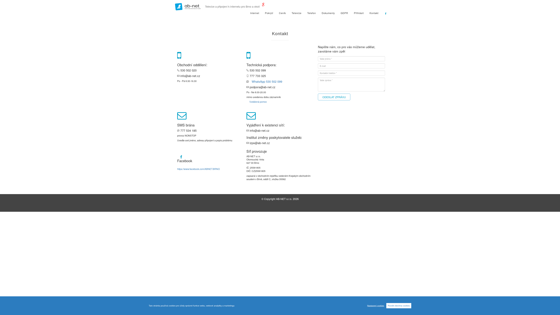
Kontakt (374, 13)
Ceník (282, 13)
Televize (296, 13)
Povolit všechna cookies (399, 305)
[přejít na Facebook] (384, 12)
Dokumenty (328, 13)
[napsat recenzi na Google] (263, 5)
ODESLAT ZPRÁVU (334, 97)
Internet (254, 13)
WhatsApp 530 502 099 (267, 81)
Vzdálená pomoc (258, 101)
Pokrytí (269, 13)
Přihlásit (359, 13)
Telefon (311, 13)
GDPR (344, 13)
